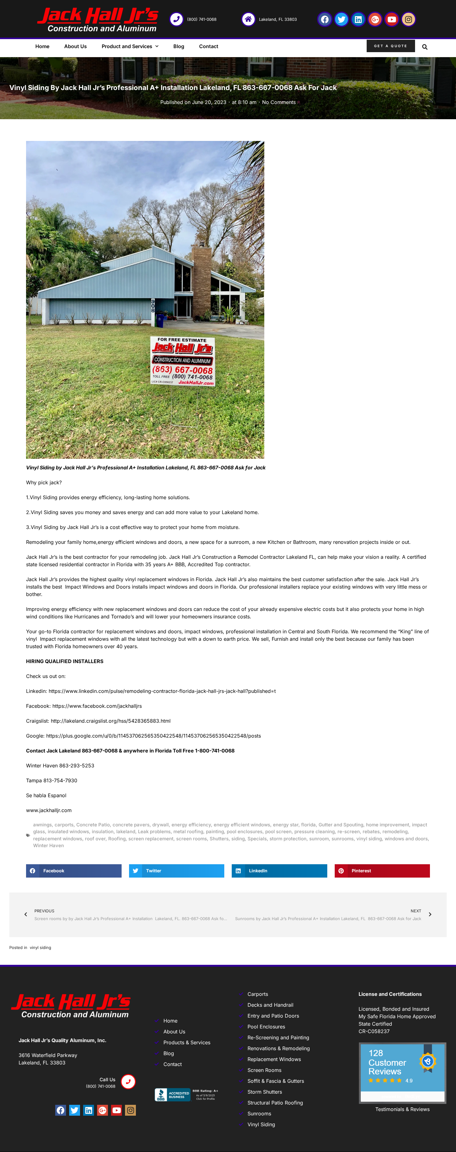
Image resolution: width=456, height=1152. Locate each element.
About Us (75, 46)
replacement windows (57, 839)
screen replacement (150, 839)
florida (308, 825)
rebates (371, 831)
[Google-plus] (375, 19)
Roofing (117, 839)
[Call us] (128, 1081)
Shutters (219, 839)
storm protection (288, 839)
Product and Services (127, 46)
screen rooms (191, 839)
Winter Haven (48, 845)
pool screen (278, 831)
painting (215, 831)
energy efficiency (191, 825)
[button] (425, 47)
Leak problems (154, 831)
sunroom (319, 839)
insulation (103, 831)
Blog (178, 46)
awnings (42, 825)
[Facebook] (325, 19)
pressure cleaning (314, 831)
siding (238, 839)
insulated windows (68, 831)
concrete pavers (131, 825)
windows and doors (406, 839)
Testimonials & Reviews (402, 1109)
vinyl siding (369, 839)
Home (42, 46)
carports (64, 825)
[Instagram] (408, 19)
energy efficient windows (242, 825)
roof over (95, 839)
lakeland (125, 831)
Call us (107, 1079)
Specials (257, 839)
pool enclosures (244, 831)
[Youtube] (392, 19)
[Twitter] (341, 19)
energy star (285, 825)
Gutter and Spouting (341, 825)
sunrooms (343, 839)
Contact (208, 46)
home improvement (387, 825)
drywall (160, 825)
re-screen (349, 831)
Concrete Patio (93, 825)
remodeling (395, 831)
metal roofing (188, 831)
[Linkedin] (358, 19)
